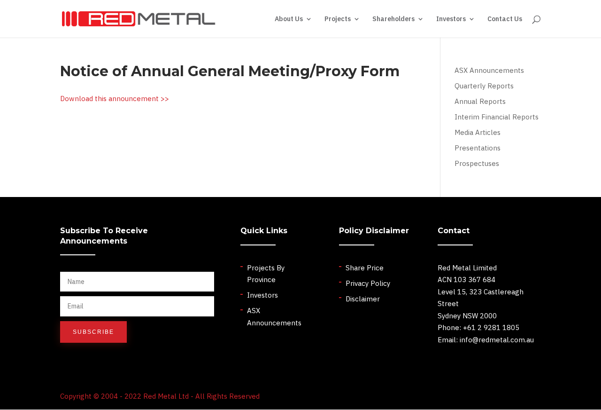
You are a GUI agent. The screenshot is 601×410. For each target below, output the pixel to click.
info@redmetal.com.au (497, 339)
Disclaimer (363, 298)
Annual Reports (480, 101)
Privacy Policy (368, 283)
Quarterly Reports (484, 85)
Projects (337, 19)
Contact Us (504, 19)
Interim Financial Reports (497, 116)
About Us (289, 19)
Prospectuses (477, 163)
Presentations (478, 147)
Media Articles (478, 132)
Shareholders (393, 19)
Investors (451, 19)
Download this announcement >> (114, 98)
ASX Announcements (489, 70)
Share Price (365, 267)
